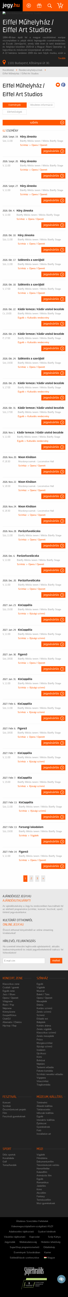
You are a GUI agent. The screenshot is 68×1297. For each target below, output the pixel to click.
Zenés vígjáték (44, 1029)
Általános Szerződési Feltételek (32, 1221)
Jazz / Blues (9, 994)
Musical (40, 991)
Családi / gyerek (11, 987)
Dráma (40, 1005)
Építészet (41, 1123)
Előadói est (42, 1018)
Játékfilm (41, 1186)
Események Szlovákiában (27, 1252)
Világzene (8, 1001)
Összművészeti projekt (14, 1109)
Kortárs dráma (44, 1025)
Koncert (6, 1102)
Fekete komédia (45, 1071)
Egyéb (21, 317)
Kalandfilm (42, 1172)
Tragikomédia (43, 1084)
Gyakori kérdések (47, 1231)
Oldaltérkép (49, 1247)
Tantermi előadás (45, 1067)
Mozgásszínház (45, 1043)
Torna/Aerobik (10, 1165)
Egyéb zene (9, 991)
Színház (24, 145)
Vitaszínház (43, 1081)
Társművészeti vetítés (48, 1165)
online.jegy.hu (13, 924)
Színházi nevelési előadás (50, 1074)
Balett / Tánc (43, 994)
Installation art (44, 1134)
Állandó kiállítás (45, 1106)
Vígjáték (34, 835)
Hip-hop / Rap (9, 1025)
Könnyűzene (9, 1011)
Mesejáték (42, 1001)
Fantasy (41, 1196)
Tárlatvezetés (43, 1109)
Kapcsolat (34, 1237)
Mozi (40, 1149)
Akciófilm (41, 1193)
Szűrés (34, 122)
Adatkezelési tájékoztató (21, 1231)
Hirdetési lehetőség (50, 1242)
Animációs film (44, 1175)
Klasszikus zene (11, 984)
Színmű (40, 1015)
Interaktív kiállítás (46, 1120)
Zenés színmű (44, 1011)
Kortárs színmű (44, 1008)
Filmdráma (42, 1158)
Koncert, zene (13, 978)
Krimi (39, 1057)
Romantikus (43, 1182)
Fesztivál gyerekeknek (14, 1116)
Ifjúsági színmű (37, 613)
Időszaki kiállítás (45, 1113)
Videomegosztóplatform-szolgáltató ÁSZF (32, 1226)
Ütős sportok (9, 1154)
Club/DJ (7, 1018)
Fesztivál (10, 1097)
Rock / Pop (8, 1005)
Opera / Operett (39, 145)
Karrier (47, 1252)
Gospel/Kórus (9, 1015)
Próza (40, 1039)
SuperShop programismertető (24, 1247)
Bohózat (41, 1060)
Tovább (61, 58)
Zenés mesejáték (45, 1036)
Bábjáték (41, 1022)
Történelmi (42, 1102)
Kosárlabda (8, 1158)
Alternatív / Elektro (12, 1022)
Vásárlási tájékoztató (14, 1237)
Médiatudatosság (28, 1242)
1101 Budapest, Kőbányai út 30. (29, 63)
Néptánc (41, 1064)
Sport (7, 1149)
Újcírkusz (41, 1053)
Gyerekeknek (43, 1127)
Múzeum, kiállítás (50, 1097)
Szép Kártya (54, 1237)
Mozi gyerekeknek (46, 1203)
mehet (56, 960)
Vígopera (41, 1077)
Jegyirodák (9, 1242)
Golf (5, 1161)
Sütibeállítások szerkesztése (24, 1257)
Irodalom (41, 1050)
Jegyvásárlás (51, 151)
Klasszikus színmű (46, 1032)
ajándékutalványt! (17, 900)
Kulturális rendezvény (38, 317)
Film (5, 1113)
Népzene (7, 1008)
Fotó (39, 1130)
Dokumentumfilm (45, 1161)
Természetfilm (44, 1200)
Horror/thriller (43, 1168)
